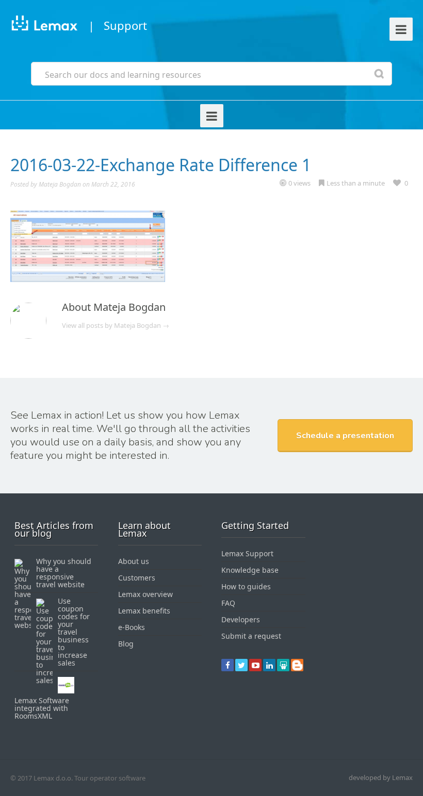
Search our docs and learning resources (123, 75)
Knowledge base (250, 570)
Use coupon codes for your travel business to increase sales (74, 632)
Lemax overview (145, 594)
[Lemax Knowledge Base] (44, 25)
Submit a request (251, 636)
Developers (240, 619)
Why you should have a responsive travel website (63, 572)
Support (125, 25)
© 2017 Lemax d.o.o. (41, 778)
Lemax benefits (144, 611)
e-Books (131, 627)
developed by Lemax (381, 777)
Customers (136, 578)
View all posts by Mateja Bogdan (115, 325)
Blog (126, 644)
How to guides (246, 586)
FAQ (228, 603)
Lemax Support (247, 553)
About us (133, 561)
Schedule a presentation (345, 435)
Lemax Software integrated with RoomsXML (41, 708)
